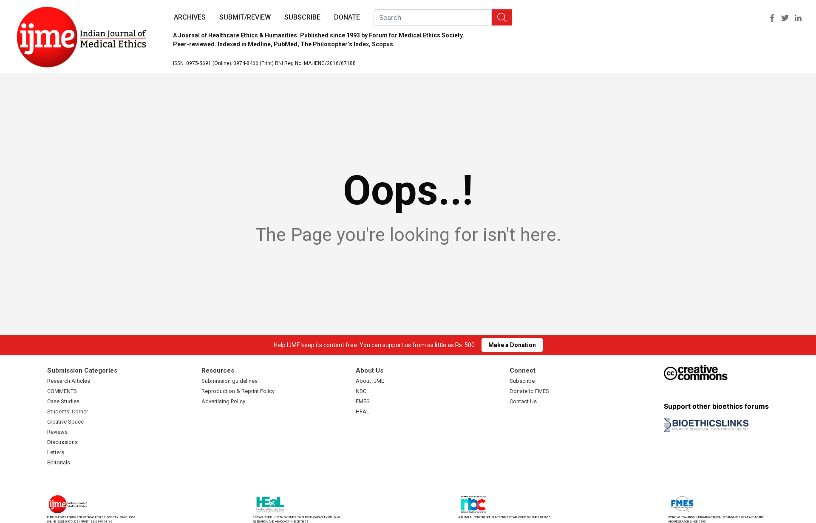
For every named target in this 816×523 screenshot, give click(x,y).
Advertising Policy (223, 401)
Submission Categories (82, 370)
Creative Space (65, 421)
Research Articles (68, 381)
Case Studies (63, 401)
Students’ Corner (67, 411)
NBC (361, 391)
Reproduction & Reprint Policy (238, 391)
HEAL (362, 411)
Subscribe (302, 17)
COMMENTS (62, 391)
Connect (523, 370)
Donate (347, 17)
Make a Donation (512, 345)
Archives (190, 17)
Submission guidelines (229, 381)
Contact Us (523, 401)
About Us (369, 370)
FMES (363, 401)
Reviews (57, 432)
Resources (217, 370)
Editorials (58, 462)
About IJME (370, 381)
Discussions (62, 442)
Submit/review (245, 17)
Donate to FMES (529, 391)
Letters (55, 452)
